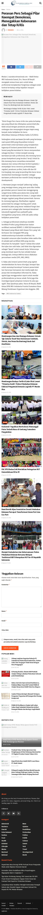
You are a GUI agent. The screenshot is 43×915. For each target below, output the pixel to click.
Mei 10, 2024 (7, 744)
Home (3, 9)
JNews (7, 908)
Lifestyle (5, 846)
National (4, 855)
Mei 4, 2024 (20, 30)
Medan (5, 332)
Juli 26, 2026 (15, 678)
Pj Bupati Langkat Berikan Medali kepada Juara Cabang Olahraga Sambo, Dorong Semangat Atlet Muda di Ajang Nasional (25, 772)
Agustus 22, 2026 (7, 347)
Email (4, 621)
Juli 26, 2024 (15, 757)
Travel (25, 849)
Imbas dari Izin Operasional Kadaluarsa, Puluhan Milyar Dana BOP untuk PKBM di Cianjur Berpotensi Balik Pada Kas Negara (25, 685)
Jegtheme (4, 911)
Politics (25, 835)
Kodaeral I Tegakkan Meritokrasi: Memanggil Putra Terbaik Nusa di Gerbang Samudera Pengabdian (20, 429)
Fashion (4, 835)
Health (4, 841)
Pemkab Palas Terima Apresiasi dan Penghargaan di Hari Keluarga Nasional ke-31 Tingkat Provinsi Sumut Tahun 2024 (26, 752)
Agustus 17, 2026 (6, 563)
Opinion (25, 826)
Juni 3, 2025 (15, 766)
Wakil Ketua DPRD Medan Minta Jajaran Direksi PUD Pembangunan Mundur (20, 741)
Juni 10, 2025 (15, 712)
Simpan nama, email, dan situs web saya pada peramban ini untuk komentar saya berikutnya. (20, 641)
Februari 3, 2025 (16, 689)
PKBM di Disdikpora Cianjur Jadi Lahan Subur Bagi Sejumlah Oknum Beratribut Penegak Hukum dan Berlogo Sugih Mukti (25, 707)
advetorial (5, 824)
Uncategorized (28, 852)
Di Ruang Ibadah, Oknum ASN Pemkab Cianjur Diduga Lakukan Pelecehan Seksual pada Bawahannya (26, 674)
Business (5, 826)
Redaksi (11, 30)
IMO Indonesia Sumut (14, 293)
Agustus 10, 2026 (16, 701)
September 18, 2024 (17, 777)
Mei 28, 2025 (15, 667)
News (24, 824)
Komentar (6, 585)
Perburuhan (27, 832)
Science (25, 841)
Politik (25, 838)
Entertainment (7, 832)
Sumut (25, 844)
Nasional (5, 852)
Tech (24, 846)
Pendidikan (26, 829)
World (25, 855)
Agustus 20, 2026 (7, 392)
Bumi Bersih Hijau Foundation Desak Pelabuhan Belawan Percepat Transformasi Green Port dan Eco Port (21, 512)
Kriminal (4, 844)
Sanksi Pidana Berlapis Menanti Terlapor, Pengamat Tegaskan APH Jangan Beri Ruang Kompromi (26, 696)
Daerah (4, 829)
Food (3, 838)
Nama (4, 611)
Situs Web (5, 630)
